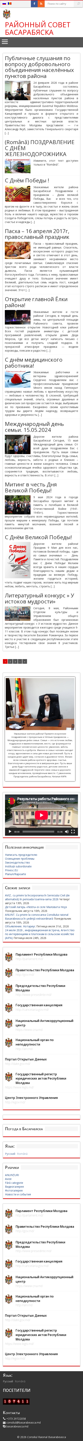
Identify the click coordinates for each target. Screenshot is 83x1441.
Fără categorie (14, 1183)
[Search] (79, 4)
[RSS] (41, 3)
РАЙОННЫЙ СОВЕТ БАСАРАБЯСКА (37, 28)
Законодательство (17, 862)
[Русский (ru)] (4, 3)
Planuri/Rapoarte (15, 874)
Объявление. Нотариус (20, 926)
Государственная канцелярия (39, 1005)
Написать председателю (21, 855)
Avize (8, 1179)
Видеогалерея (14, 1186)
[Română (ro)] (9, 3)
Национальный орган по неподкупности (35, 1042)
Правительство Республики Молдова (45, 970)
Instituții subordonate (18, 866)
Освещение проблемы (19, 858)
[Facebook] (34, 3)
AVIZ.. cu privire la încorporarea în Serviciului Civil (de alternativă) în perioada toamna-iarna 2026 (37, 897)
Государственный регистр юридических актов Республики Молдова (41, 1078)
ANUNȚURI (12, 1175)
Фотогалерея (14, 1190)
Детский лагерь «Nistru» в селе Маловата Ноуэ (36, 907)
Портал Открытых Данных (26, 1059)
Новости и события (18, 1194)
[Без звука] (67, 832)
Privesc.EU (11, 870)
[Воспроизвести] (10, 832)
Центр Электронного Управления (31, 1098)
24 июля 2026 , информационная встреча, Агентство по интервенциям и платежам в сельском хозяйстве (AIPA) (40, 934)
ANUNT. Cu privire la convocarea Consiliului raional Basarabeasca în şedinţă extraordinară (36, 916)
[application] (41, 815)
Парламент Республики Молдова (41, 954)
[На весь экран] (73, 832)
